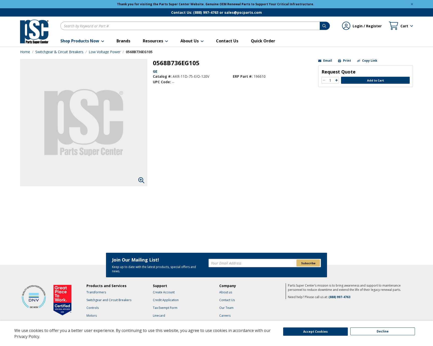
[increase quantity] (336, 80)
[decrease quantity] (324, 80)
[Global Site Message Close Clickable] (412, 4)
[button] (82, 41)
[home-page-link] (34, 32)
